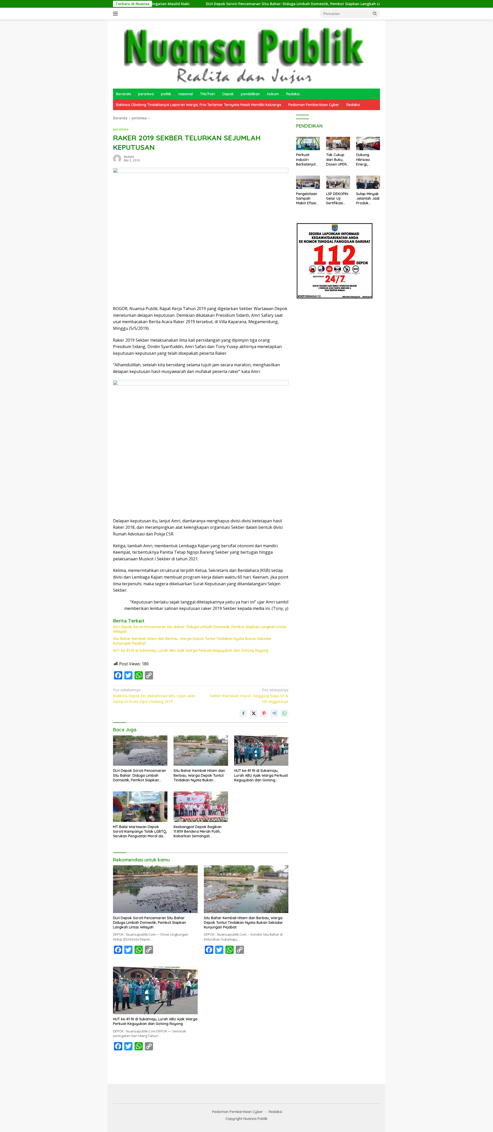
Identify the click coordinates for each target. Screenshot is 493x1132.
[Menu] (116, 13)
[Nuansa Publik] (241, 53)
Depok (228, 94)
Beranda (123, 94)
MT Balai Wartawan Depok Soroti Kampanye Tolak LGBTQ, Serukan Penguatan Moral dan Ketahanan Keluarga (140, 831)
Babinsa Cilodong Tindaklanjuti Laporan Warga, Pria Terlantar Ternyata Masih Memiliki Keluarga (198, 104)
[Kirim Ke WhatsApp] (284, 713)
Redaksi (293, 94)
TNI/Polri (207, 94)
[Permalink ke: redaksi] (117, 158)
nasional (185, 94)
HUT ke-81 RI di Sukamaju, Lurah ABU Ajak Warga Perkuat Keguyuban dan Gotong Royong (190, 650)
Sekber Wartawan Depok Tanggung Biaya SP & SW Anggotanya (249, 695)
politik (166, 94)
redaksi (129, 157)
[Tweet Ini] (254, 713)
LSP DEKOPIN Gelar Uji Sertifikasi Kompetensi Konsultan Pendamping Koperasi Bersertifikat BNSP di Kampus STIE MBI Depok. (337, 198)
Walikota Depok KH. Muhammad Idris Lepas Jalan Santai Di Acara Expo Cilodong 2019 (154, 695)
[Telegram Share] (274, 713)
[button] (375, 13)
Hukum (273, 94)
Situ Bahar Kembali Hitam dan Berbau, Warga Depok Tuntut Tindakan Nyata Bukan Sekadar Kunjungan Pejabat (192, 641)
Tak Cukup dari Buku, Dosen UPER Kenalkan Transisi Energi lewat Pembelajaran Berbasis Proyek (337, 160)
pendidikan (250, 94)
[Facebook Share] (243, 713)
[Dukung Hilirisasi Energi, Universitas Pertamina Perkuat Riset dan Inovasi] (368, 143)
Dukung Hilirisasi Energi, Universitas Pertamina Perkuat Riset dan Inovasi (367, 160)
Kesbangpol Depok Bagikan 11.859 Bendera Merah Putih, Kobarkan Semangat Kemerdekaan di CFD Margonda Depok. (198, 831)
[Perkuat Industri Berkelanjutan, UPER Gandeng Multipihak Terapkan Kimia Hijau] (308, 143)
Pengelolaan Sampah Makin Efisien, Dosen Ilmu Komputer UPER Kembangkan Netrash (307, 198)
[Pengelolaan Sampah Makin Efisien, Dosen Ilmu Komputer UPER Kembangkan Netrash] (308, 182)
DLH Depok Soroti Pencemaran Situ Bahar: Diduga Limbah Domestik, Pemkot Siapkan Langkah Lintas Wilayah (258, 4)
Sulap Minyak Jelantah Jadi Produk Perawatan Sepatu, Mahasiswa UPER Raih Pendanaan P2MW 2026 (368, 198)
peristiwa (146, 94)
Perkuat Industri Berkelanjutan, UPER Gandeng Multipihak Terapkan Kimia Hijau (307, 160)
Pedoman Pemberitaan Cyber (313, 104)
